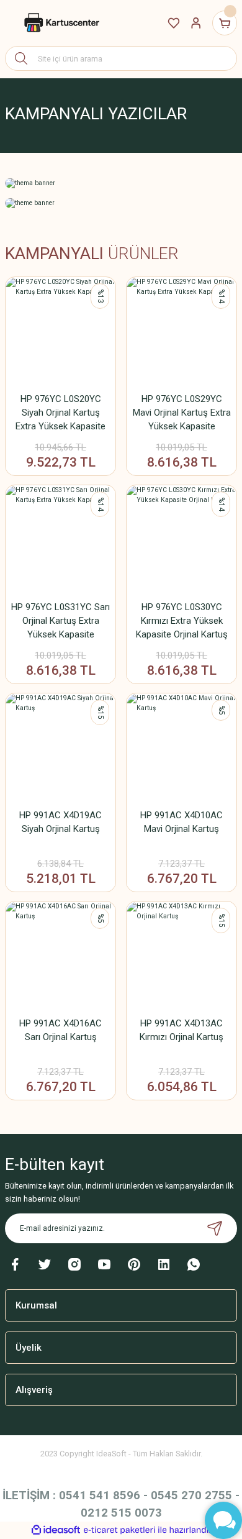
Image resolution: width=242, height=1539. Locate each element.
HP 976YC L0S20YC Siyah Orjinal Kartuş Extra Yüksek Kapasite (60, 412)
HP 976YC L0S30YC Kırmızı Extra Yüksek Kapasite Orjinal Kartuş (182, 620)
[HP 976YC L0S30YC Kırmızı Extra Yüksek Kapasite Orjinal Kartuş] (181, 540)
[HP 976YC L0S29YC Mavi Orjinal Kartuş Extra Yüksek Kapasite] (181, 332)
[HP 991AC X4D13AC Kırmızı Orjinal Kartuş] (181, 957)
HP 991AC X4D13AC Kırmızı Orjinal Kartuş (181, 1030)
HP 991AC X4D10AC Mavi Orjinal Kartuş (181, 822)
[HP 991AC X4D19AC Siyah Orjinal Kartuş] (60, 748)
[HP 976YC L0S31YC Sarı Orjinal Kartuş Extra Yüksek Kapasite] (60, 540)
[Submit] (214, 1228)
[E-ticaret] (119, 1530)
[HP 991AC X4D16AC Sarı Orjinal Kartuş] (60, 957)
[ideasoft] (56, 1530)
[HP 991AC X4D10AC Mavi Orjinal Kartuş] (181, 748)
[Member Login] (196, 23)
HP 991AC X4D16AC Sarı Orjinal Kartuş (60, 1030)
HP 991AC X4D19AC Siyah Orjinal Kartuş (60, 822)
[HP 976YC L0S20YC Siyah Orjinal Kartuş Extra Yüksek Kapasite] (60, 332)
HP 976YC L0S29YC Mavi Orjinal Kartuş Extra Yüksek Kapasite (182, 412)
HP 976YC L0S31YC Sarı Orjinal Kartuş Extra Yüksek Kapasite (60, 620)
